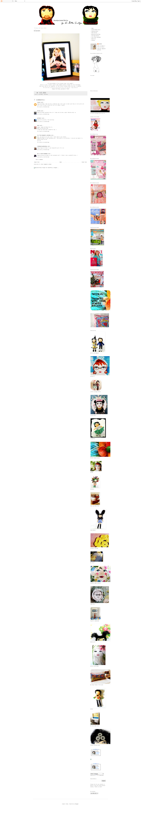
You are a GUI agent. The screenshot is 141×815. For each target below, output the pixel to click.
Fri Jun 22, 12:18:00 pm (43, 121)
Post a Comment (39, 159)
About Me (93, 38)
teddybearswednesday (42, 146)
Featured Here (94, 31)
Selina (38, 110)
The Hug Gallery (95, 35)
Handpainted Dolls (98, 753)
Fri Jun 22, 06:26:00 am (43, 106)
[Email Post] (37, 92)
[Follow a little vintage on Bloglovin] (96, 72)
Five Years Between (96, 37)
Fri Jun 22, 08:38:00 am (43, 114)
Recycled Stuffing (95, 34)
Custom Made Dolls (95, 29)
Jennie (100, 43)
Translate (101, 775)
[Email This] (40, 92)
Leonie (38, 102)
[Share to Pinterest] (45, 92)
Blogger (77, 804)
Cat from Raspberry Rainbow (44, 135)
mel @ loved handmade (42, 153)
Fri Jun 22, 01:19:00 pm (43, 142)
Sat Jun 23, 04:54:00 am (43, 149)
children (46, 94)
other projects (97, 767)
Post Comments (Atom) (46, 164)
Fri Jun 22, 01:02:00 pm (43, 131)
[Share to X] (42, 92)
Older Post (84, 162)
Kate (38, 125)
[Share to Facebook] (44, 92)
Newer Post (36, 162)
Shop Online (94, 32)
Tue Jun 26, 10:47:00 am (43, 157)
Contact (93, 40)
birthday (41, 94)
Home (61, 162)
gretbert (39, 118)
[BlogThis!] (41, 92)
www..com (96, 749)
